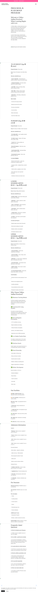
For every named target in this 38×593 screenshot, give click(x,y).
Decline (7, 591)
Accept (3, 591)
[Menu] (35, 4)
